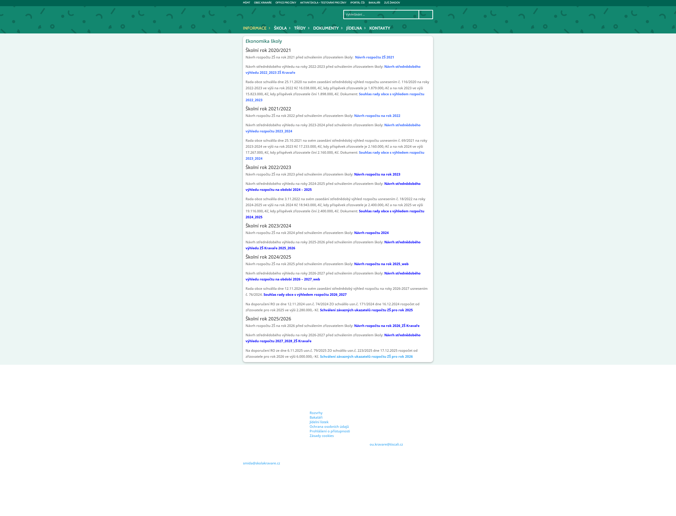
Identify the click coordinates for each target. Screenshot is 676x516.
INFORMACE (255, 29)
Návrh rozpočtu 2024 (371, 232)
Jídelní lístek (319, 422)
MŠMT (246, 2)
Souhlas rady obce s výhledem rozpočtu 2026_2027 (305, 294)
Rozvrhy (316, 413)
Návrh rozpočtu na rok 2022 (377, 115)
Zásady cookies (322, 435)
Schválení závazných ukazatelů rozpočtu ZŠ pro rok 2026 (366, 356)
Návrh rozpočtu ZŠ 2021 (374, 57)
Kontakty (379, 29)
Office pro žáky (286, 2)
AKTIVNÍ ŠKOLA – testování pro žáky (323, 2)
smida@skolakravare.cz (261, 463)
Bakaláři (316, 417)
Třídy (300, 29)
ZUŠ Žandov (392, 2)
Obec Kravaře (263, 2)
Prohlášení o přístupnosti (330, 431)
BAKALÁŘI (374, 2)
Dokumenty (326, 29)
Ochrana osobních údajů (329, 426)
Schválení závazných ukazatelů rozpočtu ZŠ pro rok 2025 (366, 310)
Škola (280, 29)
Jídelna (354, 29)
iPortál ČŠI (357, 2)
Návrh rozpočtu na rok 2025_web (381, 264)
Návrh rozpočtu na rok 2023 (377, 174)
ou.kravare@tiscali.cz (386, 444)
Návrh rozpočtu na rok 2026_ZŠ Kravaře (387, 325)
